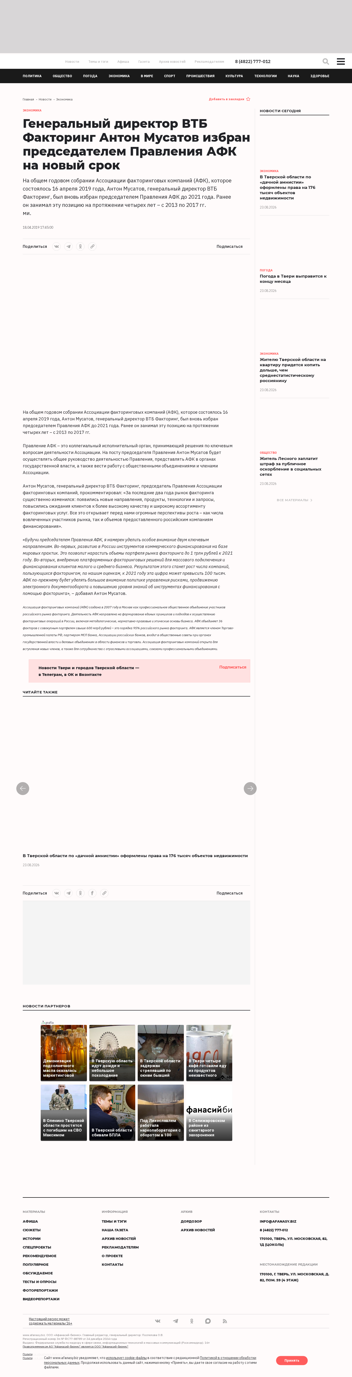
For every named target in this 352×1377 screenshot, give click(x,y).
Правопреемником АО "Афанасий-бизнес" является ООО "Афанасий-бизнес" (75, 1346)
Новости (72, 61)
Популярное (35, 1264)
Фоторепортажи (40, 1290)
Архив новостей (172, 61)
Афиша (123, 61)
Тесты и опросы (40, 1281)
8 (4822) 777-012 (253, 61)
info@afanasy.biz (278, 1221)
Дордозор (191, 1221)
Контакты (112, 1264)
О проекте (112, 1256)
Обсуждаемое (38, 1273)
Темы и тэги (98, 61)
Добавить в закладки (226, 99)
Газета (144, 61)
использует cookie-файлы (126, 1358)
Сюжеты (32, 1230)
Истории (31, 1238)
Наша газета (115, 1230)
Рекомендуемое (39, 1256)
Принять (291, 1361)
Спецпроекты (37, 1247)
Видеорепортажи (41, 1299)
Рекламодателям (209, 61)
